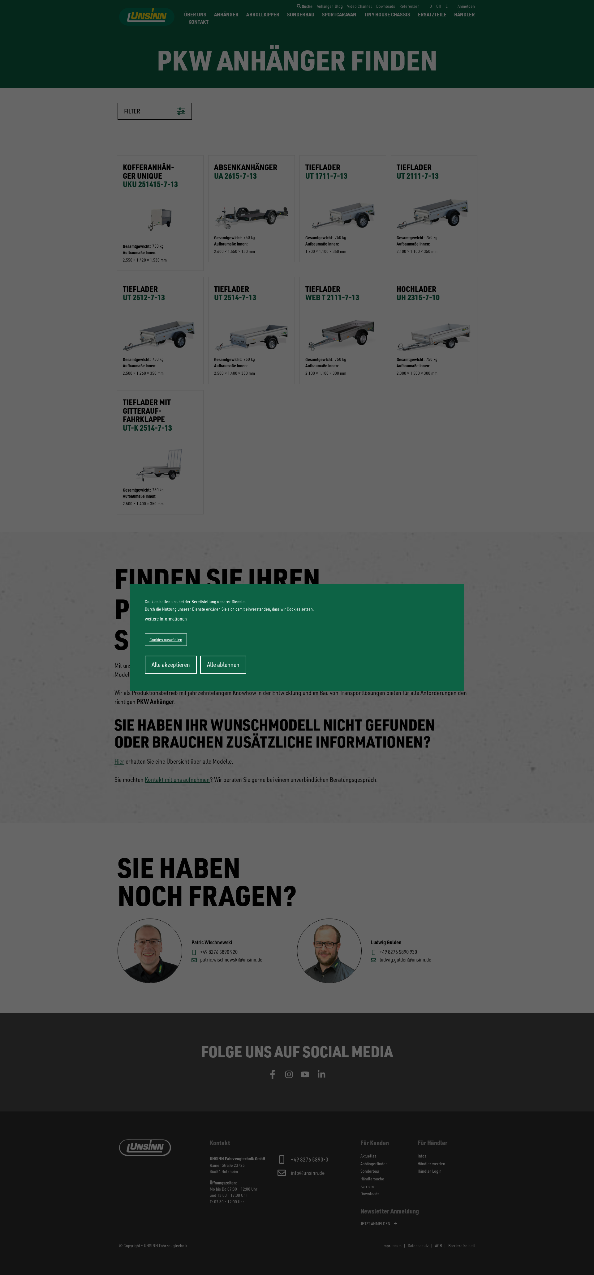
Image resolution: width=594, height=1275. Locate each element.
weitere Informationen (166, 619)
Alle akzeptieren (171, 664)
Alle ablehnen (223, 664)
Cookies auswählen (165, 639)
